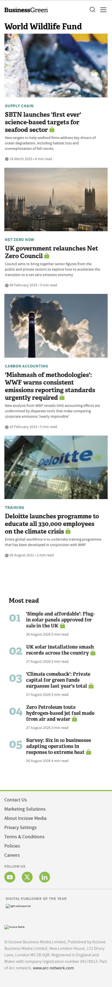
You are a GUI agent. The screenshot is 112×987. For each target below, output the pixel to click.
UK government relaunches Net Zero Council (51, 252)
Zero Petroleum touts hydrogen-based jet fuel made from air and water (60, 713)
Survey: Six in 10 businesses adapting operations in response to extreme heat (58, 746)
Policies (12, 846)
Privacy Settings (20, 827)
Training (14, 507)
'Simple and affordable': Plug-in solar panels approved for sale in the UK (60, 620)
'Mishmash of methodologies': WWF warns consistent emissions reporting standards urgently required (50, 386)
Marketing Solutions (25, 809)
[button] (92, 10)
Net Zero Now (19, 239)
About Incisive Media (25, 818)
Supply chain (19, 106)
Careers (12, 855)
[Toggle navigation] (102, 10)
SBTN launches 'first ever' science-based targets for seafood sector (43, 122)
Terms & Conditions (24, 837)
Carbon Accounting (26, 366)
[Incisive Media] (14, 926)
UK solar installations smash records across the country (60, 650)
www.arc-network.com (53, 968)
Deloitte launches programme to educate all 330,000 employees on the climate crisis (52, 523)
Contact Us (15, 800)
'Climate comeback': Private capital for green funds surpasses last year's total (58, 680)
